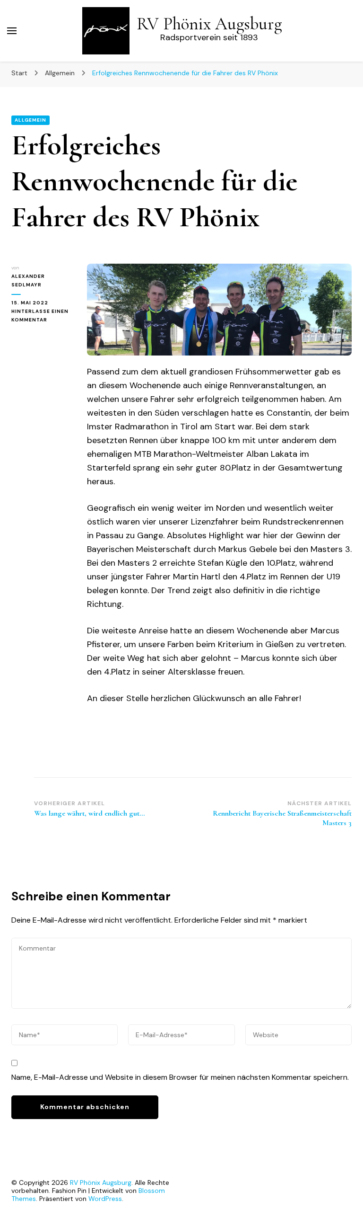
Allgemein (30, 120)
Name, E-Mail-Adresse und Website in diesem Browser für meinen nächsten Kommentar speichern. (180, 1077)
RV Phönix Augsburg (209, 24)
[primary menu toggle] (12, 30)
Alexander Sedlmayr (28, 280)
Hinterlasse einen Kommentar (42, 316)
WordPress (105, 1198)
